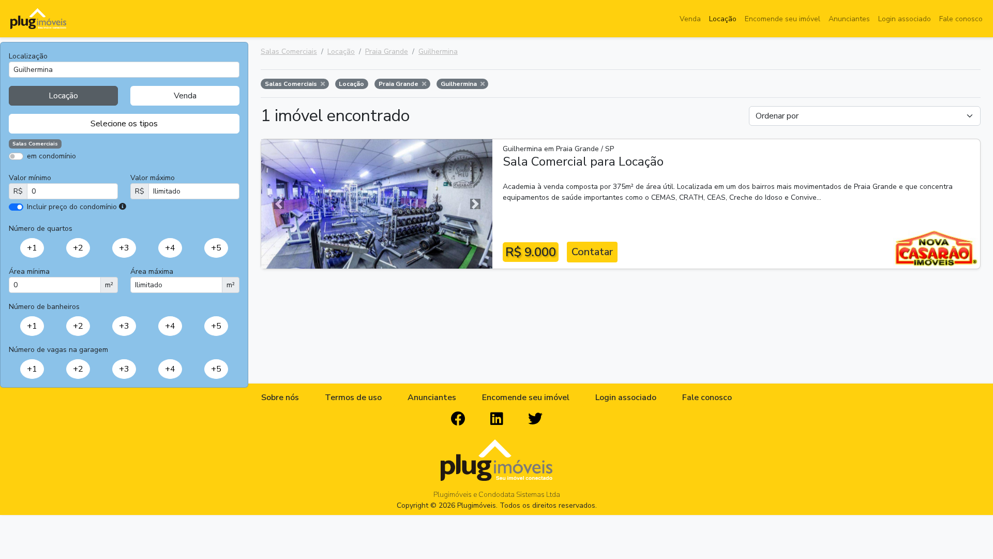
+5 (216, 248)
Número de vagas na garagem (58, 350)
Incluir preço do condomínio (72, 207)
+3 (124, 248)
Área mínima (29, 271)
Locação (722, 19)
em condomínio (51, 156)
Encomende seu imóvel (782, 19)
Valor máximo (152, 178)
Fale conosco (961, 19)
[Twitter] (535, 419)
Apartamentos (58, 171)
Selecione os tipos (124, 123)
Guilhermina (438, 51)
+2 (78, 248)
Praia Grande (386, 51)
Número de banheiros (44, 307)
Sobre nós (280, 397)
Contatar (592, 252)
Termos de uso (353, 397)
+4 (170, 248)
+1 (32, 248)
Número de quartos (40, 228)
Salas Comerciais (289, 51)
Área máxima (151, 271)
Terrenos (160, 171)
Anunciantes (849, 19)
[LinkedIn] (496, 419)
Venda (690, 19)
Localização (28, 56)
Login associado (904, 19)
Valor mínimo (30, 178)
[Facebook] (458, 419)
